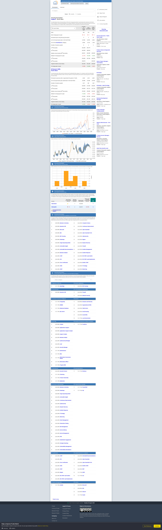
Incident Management (87, 249)
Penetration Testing (64, 423)
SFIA (61, 436)
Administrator (63, 350)
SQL (83, 390)
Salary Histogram (103, 16)
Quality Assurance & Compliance (81, 453)
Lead (61, 344)
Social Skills (84, 314)
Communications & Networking (81, 289)
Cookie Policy (65, 513)
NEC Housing (63, 236)
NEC (61, 232)
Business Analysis (64, 252)
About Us (54, 518)
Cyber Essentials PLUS (87, 232)
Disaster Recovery (86, 242)
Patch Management (64, 420)
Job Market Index (65, 3)
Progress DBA (63, 365)
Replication (62, 381)
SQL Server (62, 311)
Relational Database (64, 308)
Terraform (84, 324)
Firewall (84, 246)
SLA (83, 475)
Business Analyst (63, 337)
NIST (83, 469)
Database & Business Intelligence (59, 298)
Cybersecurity (85, 236)
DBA (61, 353)
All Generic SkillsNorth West (55, 69)
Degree (83, 239)
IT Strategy (84, 265)
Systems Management (57, 482)
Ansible (61, 485)
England (53, 19)
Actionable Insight (64, 246)
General (76, 298)
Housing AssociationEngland (57, 210)
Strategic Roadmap (64, 443)
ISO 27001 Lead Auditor (87, 256)
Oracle (83, 494)
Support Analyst (63, 334)
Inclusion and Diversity (87, 301)
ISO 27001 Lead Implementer (88, 259)
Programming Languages (80, 384)
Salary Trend (102, 13)
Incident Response (86, 252)
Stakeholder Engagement (65, 439)
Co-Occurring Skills (103, 24)
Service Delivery (63, 430)
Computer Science (86, 223)
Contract (62, 7)
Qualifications (55, 453)
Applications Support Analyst (66, 330)
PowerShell (84, 387)
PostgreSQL (62, 301)
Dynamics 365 (63, 226)
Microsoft (62, 229)
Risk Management (64, 426)
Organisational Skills (86, 305)
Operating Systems (79, 368)
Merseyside (54, 207)
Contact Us (54, 520)
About (87, 3)
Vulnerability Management (66, 446)
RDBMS (61, 305)
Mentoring (84, 269)
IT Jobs (53, 506)
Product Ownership (64, 377)
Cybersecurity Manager (65, 340)
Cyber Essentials (85, 229)
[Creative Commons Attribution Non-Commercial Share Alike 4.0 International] (95, 509)
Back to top (56, 499)
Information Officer (64, 361)
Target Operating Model (65, 242)
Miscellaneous (59, 42)
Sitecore (84, 491)
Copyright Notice (66, 508)
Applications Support (64, 327)
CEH (61, 259)
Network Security (86, 295)
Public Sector (85, 308)
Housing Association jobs (104, 29)
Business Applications (79, 283)
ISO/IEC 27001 (85, 262)
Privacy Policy (65, 511)
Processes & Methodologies (58, 384)
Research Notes (55, 513)
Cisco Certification (64, 262)
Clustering (62, 374)
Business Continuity (64, 223)
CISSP (61, 269)
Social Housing (85, 311)
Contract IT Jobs (55, 508)
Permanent (55, 7)
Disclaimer (65, 518)
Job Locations (102, 20)
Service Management (64, 433)
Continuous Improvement (88, 226)
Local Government (86, 318)
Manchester (54, 203)
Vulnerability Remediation (65, 449)
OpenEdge (62, 286)
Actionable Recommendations (66, 249)
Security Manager (64, 347)
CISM (61, 265)
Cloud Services (55, 289)
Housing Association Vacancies (77, 3)
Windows (84, 371)
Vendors (76, 482)
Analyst (61, 324)
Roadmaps (62, 239)
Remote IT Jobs (55, 511)
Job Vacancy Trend (103, 9)
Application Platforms (57, 283)
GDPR (83, 472)
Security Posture (63, 371)
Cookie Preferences (67, 515)
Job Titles (54, 321)
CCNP (61, 256)
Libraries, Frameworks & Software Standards (84, 321)
